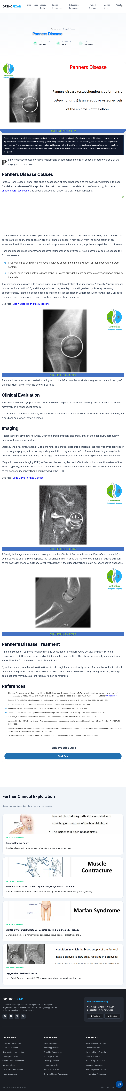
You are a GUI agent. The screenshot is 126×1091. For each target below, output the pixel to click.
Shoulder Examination (11, 1043)
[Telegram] (11, 1016)
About (118, 5)
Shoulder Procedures (94, 1065)
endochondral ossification (16, 190)
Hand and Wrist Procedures (97, 1052)
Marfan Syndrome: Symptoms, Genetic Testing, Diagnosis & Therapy (42, 930)
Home (28, 5)
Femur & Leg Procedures (96, 1074)
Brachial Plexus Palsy (17, 843)
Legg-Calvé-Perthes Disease (21, 973)
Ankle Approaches (51, 1047)
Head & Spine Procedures (96, 1069)
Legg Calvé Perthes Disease (28, 477)
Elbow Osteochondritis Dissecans (31, 303)
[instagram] (23, 1016)
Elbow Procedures (93, 1056)
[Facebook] (4, 1016)
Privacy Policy (104, 1087)
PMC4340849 (111, 696)
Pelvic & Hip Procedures (95, 1061)
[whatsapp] (17, 1016)
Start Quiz (63, 756)
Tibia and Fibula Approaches (56, 1074)
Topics (35, 5)
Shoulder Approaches (53, 1052)
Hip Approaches (50, 1043)
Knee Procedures (93, 1047)
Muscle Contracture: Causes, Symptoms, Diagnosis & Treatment (40, 886)
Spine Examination (10, 1047)
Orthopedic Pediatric (69, 29)
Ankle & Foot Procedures (96, 1043)
